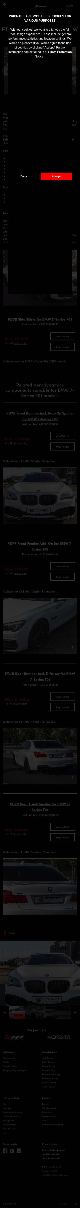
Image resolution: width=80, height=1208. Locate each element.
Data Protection (61, 52)
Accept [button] (56, 176)
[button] (44, 56)
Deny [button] (23, 176)
